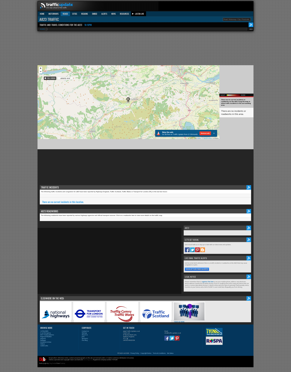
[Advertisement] (212, 6)
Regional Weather (46, 337)
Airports (43, 338)
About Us (85, 335)
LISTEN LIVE (139, 13)
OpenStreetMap (207, 138)
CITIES (74, 13)
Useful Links (44, 346)
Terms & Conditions (159, 353)
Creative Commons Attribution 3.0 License (120, 358)
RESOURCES (124, 13)
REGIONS (84, 13)
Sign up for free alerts (197, 269)
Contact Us (85, 331)
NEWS (113, 13)
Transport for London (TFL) (82, 326)
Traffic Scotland (146, 326)
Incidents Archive (45, 342)
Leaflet (199, 138)
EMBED (94, 13)
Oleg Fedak (52, 363)
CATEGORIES (44, 331)
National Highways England (49, 326)
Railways (43, 340)
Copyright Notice (145, 353)
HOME (42, 13)
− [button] (40, 71)
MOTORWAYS (54, 13)
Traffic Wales (111, 326)
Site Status (170, 353)
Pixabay (62, 363)
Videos (42, 344)
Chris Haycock (87, 360)
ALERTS (104, 13)
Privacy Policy (134, 353)
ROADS (65, 13)
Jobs (83, 337)
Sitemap (84, 333)
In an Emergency (45, 333)
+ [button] (40, 68)
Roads (42, 29)
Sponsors (85, 338)
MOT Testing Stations (47, 335)
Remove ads (205, 133)
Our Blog (85, 340)
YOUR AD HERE (179, 322)
